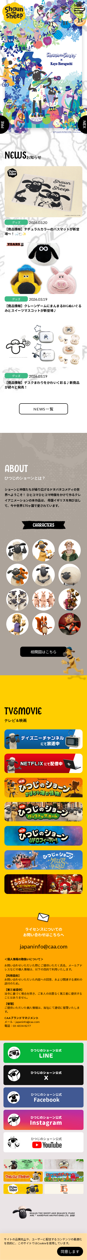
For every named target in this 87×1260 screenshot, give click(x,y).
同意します (70, 1251)
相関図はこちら (44, 652)
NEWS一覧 (43, 409)
